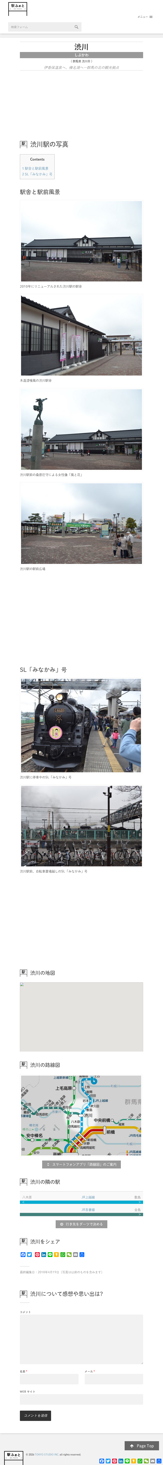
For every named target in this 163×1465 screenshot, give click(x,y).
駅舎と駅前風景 (35, 168)
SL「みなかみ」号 (37, 174)
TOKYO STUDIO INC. (47, 1454)
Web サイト (27, 1391)
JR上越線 (88, 1197)
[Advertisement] (81, 103)
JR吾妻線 (88, 1209)
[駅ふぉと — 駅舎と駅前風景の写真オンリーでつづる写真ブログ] (81, 9)
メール (90, 1371)
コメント (25, 1312)
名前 (23, 1371)
